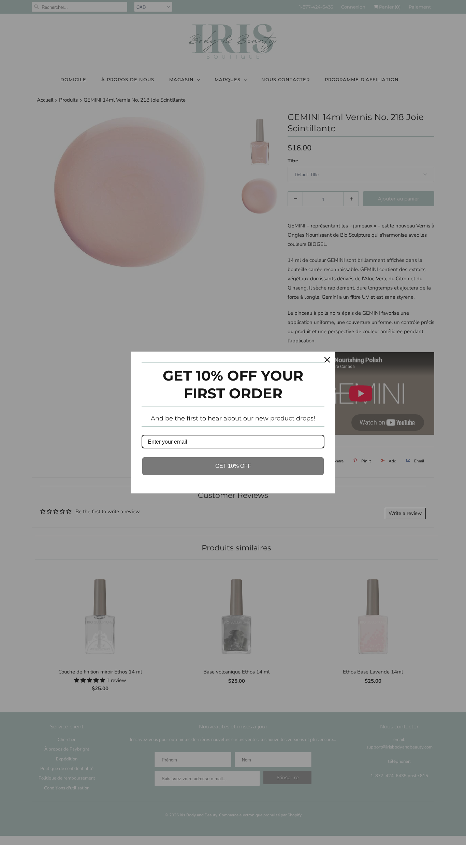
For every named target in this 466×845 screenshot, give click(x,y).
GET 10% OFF (233, 466)
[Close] (327, 360)
